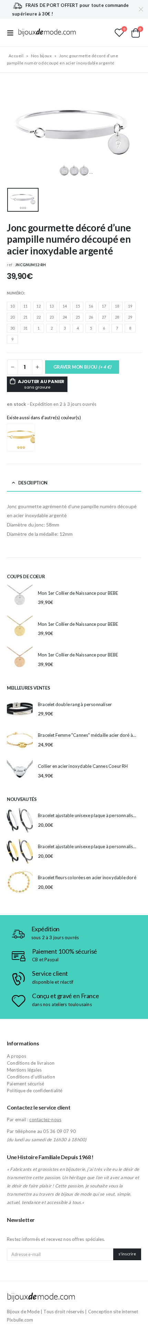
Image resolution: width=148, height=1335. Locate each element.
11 (25, 306)
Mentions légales (24, 1070)
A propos (17, 1056)
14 (65, 306)
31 (25, 328)
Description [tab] (32, 482)
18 (117, 306)
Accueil (16, 55)
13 (52, 306)
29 (130, 317)
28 (117, 317)
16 (91, 306)
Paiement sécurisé (25, 1083)
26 (91, 317)
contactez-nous (45, 1119)
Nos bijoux (41, 55)
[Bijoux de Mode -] (47, 32)
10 (12, 306)
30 (12, 328)
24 (65, 317)
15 (78, 306)
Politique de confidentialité (35, 1090)
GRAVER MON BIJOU (82, 367)
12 (38, 306)
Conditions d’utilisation (31, 1077)
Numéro (15, 293)
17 (104, 306)
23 (52, 317)
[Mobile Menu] (12, 33)
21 (25, 317)
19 (130, 306)
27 (104, 317)
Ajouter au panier (41, 384)
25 (78, 317)
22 (38, 317)
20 (12, 317)
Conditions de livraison (31, 1063)
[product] (20, 598)
